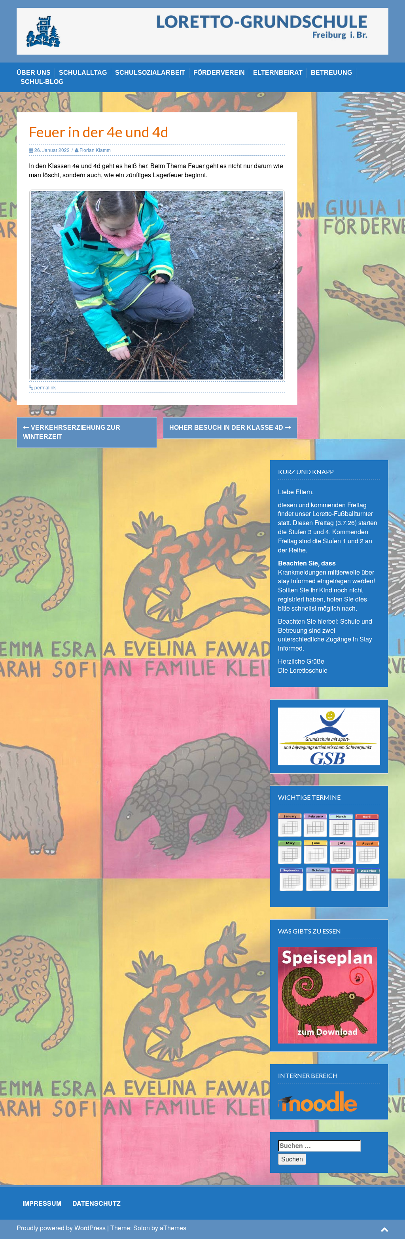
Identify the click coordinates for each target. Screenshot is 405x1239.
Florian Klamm (95, 149)
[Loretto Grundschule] (202, 30)
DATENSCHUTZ (96, 1203)
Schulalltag (83, 72)
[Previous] (45, 285)
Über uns (34, 72)
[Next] (268, 285)
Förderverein (219, 72)
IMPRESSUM (42, 1203)
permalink (44, 387)
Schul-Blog (42, 81)
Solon (141, 1227)
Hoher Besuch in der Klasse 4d (227, 427)
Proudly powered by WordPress (61, 1227)
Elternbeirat (278, 72)
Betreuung (331, 72)
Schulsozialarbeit (150, 72)
